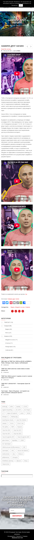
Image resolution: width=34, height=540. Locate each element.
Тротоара (5, 450)
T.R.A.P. (12, 423)
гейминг (20, 454)
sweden (4, 423)
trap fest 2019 (17, 430)
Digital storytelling (7, 410)
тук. (26, 294)
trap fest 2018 (6, 430)
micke (28, 413)
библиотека (5, 454)
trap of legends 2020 (23, 437)
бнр (14, 454)
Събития (7, 350)
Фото (7, 332)
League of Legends (12, 413)
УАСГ (12, 450)
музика (19, 461)
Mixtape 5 (5, 416)
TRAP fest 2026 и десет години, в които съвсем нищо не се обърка (16, 376)
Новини (27, 307)
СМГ (24, 447)
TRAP (12, 427)
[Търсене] (31, 7)
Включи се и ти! (17, 538)
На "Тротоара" (6, 444)
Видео (13, 307)
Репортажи (8, 346)
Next (31, 46)
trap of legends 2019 (8, 437)
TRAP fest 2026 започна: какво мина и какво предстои (15, 369)
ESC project (27, 410)
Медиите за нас (20, 307)
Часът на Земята (22, 450)
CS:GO (25, 406)
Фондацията (11, 536)
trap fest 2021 (6, 433)
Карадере (14, 440)
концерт (15, 457)
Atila (11, 406)
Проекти (19, 536)
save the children (21, 420)
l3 (3, 413)
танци (26, 461)
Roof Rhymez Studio (7, 420)
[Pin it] (22, 311)
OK (21, 5)
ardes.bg (4, 406)
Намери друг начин (13, 299)
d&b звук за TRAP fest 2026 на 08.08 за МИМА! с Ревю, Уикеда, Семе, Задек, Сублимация (16, 362)
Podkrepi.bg (14, 416)
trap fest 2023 (17, 433)
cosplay (18, 406)
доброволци (5, 457)
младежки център (7, 461)
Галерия (6, 326)
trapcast (19, 427)
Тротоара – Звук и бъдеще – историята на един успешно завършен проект (15, 391)
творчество (5, 464)
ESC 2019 (18, 410)
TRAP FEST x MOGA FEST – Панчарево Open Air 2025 (15, 384)
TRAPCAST (7, 322)
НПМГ (22, 440)
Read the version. (6, 49)
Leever (22, 413)
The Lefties (5, 427)
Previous (27, 46)
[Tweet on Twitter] (16, 311)
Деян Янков (5, 440)
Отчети (7, 343)
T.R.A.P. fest (20, 423)
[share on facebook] (12, 311)
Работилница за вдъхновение (11, 447)
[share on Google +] (19, 311)
